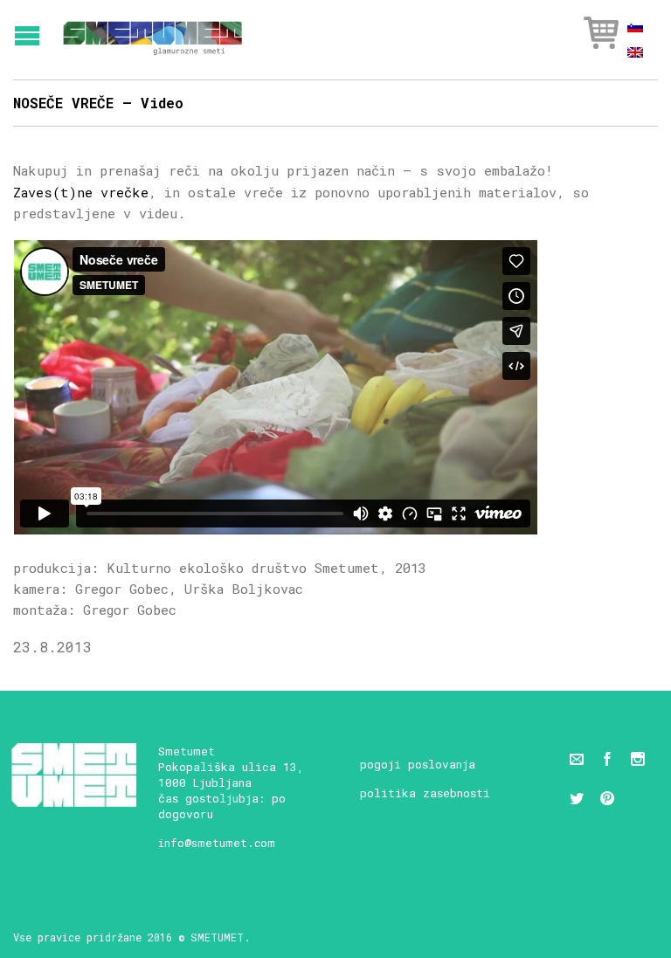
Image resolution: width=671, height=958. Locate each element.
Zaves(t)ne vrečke (81, 192)
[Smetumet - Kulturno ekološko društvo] (152, 32)
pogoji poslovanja (417, 764)
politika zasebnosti (425, 793)
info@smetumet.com (216, 843)
